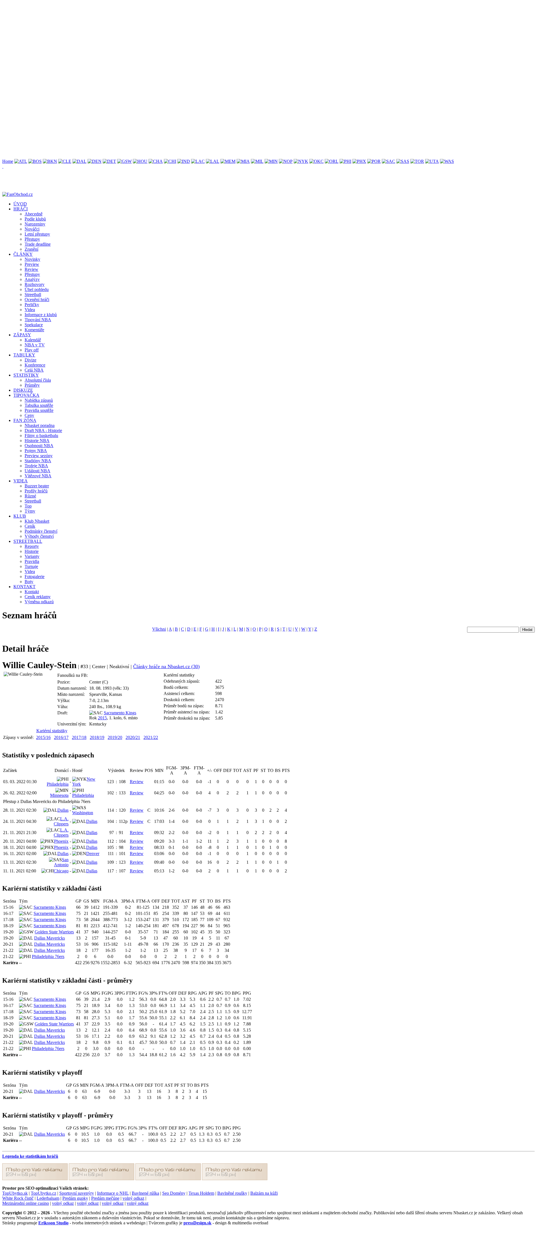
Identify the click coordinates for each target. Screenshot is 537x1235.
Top (28, 506)
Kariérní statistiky (51, 730)
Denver (92, 853)
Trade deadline (38, 244)
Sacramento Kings (120, 712)
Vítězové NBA (38, 475)
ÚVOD (20, 203)
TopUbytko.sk (15, 1193)
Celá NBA (34, 370)
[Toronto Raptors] (417, 161)
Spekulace (34, 324)
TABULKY (24, 355)
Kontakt (32, 591)
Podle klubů (35, 219)
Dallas (63, 810)
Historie (32, 551)
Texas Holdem (201, 1193)
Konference (35, 365)
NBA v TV (35, 344)
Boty (29, 581)
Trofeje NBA (36, 465)
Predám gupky (75, 1198)
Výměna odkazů (39, 601)
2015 (102, 717)
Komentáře (34, 329)
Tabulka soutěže (39, 405)
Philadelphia (58, 784)
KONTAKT (24, 586)
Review (31, 269)
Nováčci (32, 229)
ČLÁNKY (23, 254)
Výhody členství (39, 536)
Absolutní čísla (38, 380)
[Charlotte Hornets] (156, 161)
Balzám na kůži (264, 1193)
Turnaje (31, 566)
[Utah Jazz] (432, 161)
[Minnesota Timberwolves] (271, 161)
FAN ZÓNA (24, 420)
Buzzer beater (37, 485)
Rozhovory (34, 284)
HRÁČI (20, 208)
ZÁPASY (22, 334)
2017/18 (79, 737)
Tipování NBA (38, 319)
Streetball (33, 294)
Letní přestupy (37, 234)
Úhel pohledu (37, 289)
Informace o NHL (113, 1193)
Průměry (32, 385)
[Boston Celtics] (35, 161)
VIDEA (20, 480)
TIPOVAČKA (26, 395)
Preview (32, 264)
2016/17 (61, 737)
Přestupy (32, 239)
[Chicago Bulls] (170, 161)
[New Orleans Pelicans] (286, 161)
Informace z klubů (41, 314)
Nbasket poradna (40, 425)
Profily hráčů (36, 491)
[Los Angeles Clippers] (198, 161)
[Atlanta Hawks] (20, 161)
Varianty (32, 556)
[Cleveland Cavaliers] (64, 161)
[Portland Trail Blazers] (374, 161)
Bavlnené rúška (145, 1193)
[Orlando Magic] (331, 161)
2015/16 (43, 737)
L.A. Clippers (61, 821)
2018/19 (97, 737)
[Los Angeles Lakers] (212, 161)
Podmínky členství (41, 531)
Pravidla (32, 561)
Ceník (30, 526)
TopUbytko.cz (43, 1193)
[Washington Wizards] (447, 161)
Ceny (29, 415)
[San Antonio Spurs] (402, 161)
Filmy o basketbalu (41, 435)
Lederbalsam (48, 1198)
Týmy (30, 511)
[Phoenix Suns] (359, 161)
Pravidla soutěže (39, 410)
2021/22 (150, 737)
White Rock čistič (18, 1198)
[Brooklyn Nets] (50, 161)
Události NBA (37, 470)
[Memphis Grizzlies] (227, 161)
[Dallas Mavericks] (79, 161)
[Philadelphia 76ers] (345, 161)
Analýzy (32, 279)
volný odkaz (133, 1198)
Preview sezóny (39, 455)
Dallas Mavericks (49, 938)
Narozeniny (35, 224)
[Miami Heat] (243, 161)
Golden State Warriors (54, 931)
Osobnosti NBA (39, 445)
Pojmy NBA (36, 450)
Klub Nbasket (37, 521)
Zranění (31, 249)
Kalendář (33, 339)
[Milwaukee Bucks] (257, 161)
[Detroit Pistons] (109, 161)
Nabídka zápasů (39, 400)
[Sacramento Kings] (388, 161)
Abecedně (34, 214)
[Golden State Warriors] (124, 161)
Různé (30, 496)
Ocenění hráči (37, 299)
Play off (32, 350)
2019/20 (115, 737)
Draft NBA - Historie (43, 430)
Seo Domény (173, 1193)
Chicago (61, 870)
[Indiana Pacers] (183, 161)
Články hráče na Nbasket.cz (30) (166, 666)
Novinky (32, 259)
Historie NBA (37, 440)
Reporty (32, 546)
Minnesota (59, 795)
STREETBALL (27, 541)
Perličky (32, 304)
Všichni (159, 629)
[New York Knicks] (301, 161)
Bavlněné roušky (232, 1193)
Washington (82, 812)
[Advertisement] (170, 41)
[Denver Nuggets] (95, 161)
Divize (30, 360)
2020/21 (133, 737)
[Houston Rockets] (140, 161)
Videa (30, 309)
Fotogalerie (34, 576)
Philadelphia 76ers (48, 956)
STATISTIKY (26, 375)
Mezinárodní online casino (25, 1203)
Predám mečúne (105, 1198)
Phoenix (61, 841)
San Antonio (61, 862)
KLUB (19, 516)
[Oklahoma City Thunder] (316, 161)
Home (7, 161)
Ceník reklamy (38, 596)
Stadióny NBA (38, 460)
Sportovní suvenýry (76, 1193)
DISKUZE (23, 390)
